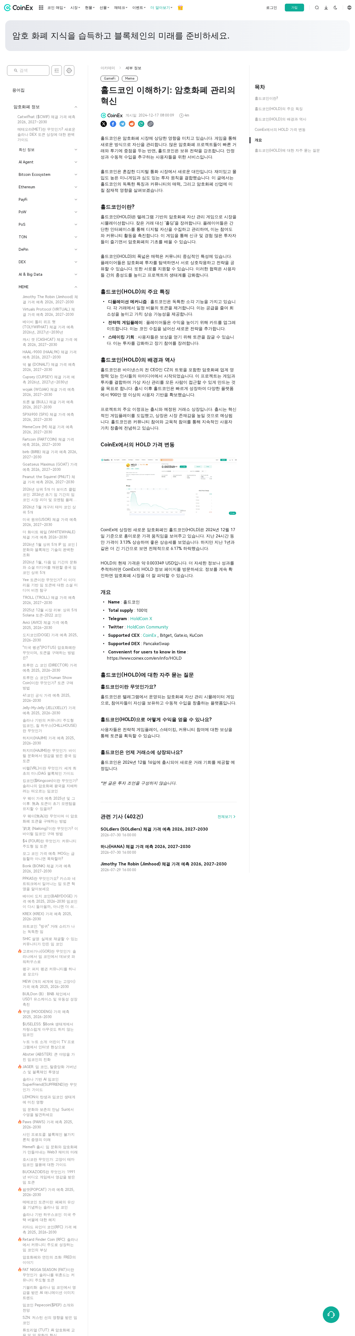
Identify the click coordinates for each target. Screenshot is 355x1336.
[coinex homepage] (20, 7)
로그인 (271, 7)
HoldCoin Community (147, 627)
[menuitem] (45, 119)
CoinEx (150, 635)
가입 (294, 7)
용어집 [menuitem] (18, 90)
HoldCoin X (141, 618)
